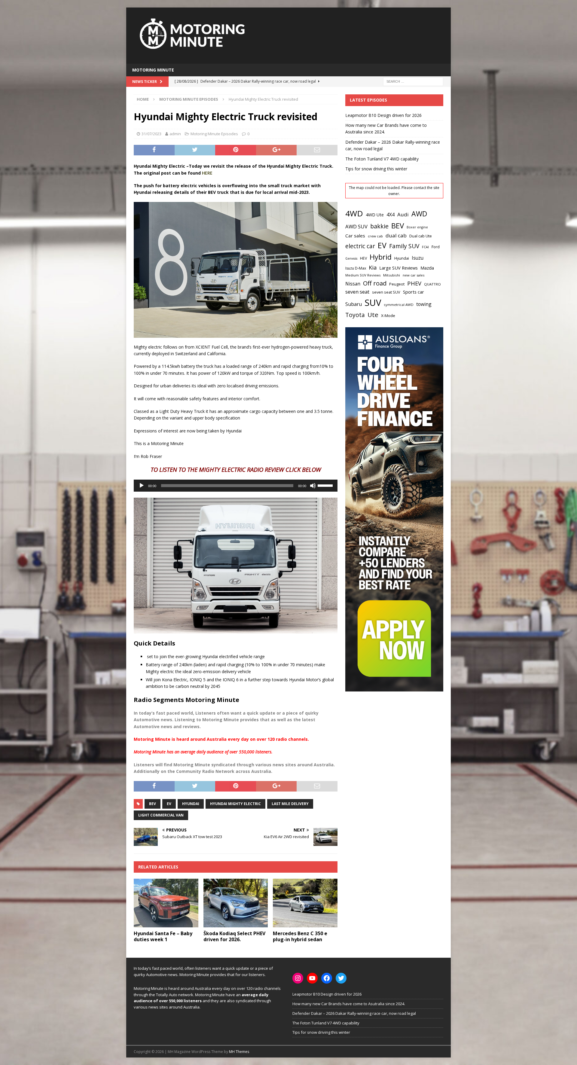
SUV (373, 303)
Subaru (353, 304)
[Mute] (313, 486)
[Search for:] (413, 81)
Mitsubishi (391, 275)
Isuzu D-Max (355, 268)
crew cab (375, 236)
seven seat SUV (386, 292)
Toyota (355, 315)
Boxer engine (417, 227)
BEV (152, 803)
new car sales (413, 275)
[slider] (326, 485)
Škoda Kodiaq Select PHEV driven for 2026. (234, 936)
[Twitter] (341, 978)
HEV (363, 258)
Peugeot (397, 284)
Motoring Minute (153, 70)
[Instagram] (297, 978)
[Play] (142, 486)
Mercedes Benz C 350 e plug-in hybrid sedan (300, 936)
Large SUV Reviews (398, 268)
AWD (419, 213)
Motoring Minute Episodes (214, 133)
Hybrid (381, 257)
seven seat (357, 291)
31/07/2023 (151, 133)
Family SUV (404, 246)
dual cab (396, 235)
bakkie (379, 226)
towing (424, 304)
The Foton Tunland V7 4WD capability (382, 159)
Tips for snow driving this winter (376, 169)
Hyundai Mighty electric (235, 803)
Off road (374, 283)
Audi (403, 214)
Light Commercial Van (161, 815)
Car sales (355, 236)
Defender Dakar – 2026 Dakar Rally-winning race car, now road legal (354, 1013)
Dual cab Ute (420, 236)
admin (175, 133)
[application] (235, 486)
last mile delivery (290, 803)
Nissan (352, 284)
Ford (436, 246)
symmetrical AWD (399, 304)
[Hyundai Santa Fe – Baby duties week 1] (166, 903)
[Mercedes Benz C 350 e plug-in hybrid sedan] (305, 903)
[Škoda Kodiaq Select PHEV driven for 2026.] (235, 903)
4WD (354, 213)
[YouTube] (312, 978)
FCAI (425, 247)
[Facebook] (326, 978)
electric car (360, 246)
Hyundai (190, 803)
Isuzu (417, 258)
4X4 (390, 214)
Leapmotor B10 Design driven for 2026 (383, 115)
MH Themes (239, 1051)
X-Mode (388, 315)
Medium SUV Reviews (362, 275)
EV (169, 803)
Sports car (413, 292)
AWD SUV (356, 226)
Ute (373, 314)
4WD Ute (375, 215)
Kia (373, 267)
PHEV (414, 283)
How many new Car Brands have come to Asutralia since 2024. (348, 1003)
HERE (207, 173)
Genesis (351, 258)
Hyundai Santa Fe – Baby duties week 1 (163, 936)
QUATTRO (432, 284)
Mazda (427, 268)
